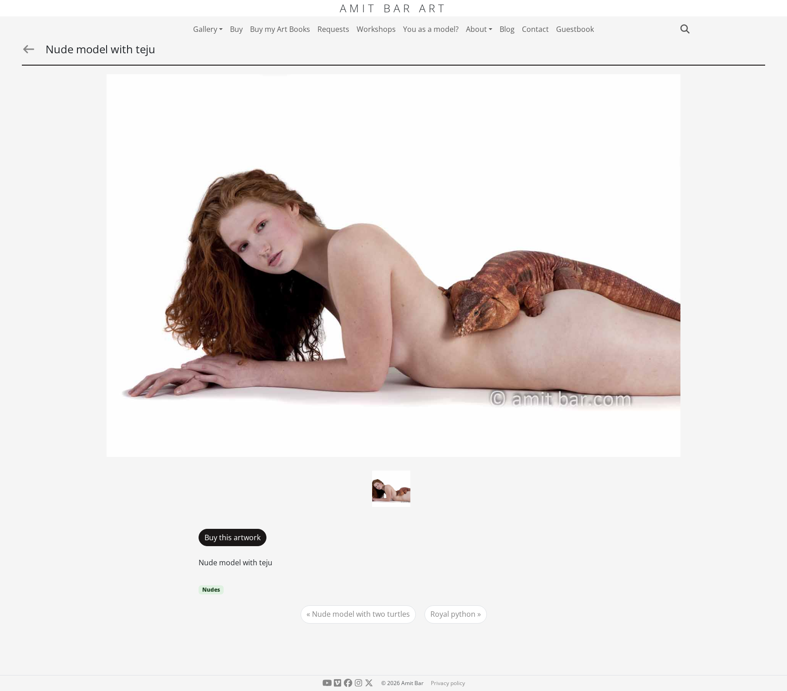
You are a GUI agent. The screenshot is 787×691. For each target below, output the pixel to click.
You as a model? (431, 29)
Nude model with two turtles (361, 614)
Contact (535, 29)
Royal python (452, 614)
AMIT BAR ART (393, 7)
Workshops (376, 29)
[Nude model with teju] (393, 265)
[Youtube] (327, 683)
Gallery (205, 29)
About (476, 29)
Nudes (211, 590)
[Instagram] (358, 683)
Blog (507, 29)
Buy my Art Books (280, 29)
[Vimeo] (337, 683)
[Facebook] (348, 683)
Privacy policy (448, 683)
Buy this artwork (232, 537)
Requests (333, 29)
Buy (236, 29)
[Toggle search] (684, 29)
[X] (368, 683)
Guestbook (575, 29)
